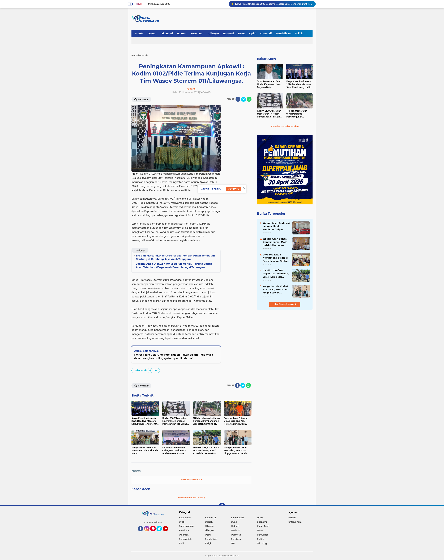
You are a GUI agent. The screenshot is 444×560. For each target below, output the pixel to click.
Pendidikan (283, 33)
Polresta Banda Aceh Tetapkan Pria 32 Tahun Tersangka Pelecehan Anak (273, 4)
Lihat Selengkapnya (284, 304)
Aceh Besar (185, 517)
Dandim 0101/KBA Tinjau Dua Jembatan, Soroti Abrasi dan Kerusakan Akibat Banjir (276, 273)
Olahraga (184, 534)
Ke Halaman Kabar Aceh (191, 497)
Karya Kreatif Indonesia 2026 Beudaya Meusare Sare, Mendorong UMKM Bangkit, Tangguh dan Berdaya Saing (299, 84)
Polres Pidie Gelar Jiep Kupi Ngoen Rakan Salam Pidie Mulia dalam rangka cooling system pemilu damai (173, 356)
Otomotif (266, 33)
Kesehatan (197, 33)
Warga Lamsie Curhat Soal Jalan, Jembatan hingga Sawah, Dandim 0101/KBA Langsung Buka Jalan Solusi (275, 289)
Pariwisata (262, 534)
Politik (299, 33)
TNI (155, 370)
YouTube (168, 532)
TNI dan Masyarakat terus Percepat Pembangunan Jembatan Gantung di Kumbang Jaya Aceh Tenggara (297, 114)
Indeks (139, 33)
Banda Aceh (237, 517)
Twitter (160, 532)
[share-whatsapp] (249, 99)
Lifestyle (213, 33)
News (241, 33)
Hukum (181, 33)
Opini (252, 33)
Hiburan (209, 526)
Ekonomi (167, 33)
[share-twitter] (243, 99)
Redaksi (292, 517)
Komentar (143, 99)
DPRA (260, 517)
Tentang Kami (295, 522)
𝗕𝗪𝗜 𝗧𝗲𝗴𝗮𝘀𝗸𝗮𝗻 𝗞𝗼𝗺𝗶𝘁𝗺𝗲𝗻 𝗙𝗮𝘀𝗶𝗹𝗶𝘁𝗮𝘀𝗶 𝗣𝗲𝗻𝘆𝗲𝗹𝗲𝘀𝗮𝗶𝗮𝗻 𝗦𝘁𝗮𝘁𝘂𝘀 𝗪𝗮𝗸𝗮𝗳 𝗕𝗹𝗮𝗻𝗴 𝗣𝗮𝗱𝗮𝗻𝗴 (276, 258)
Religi (208, 543)
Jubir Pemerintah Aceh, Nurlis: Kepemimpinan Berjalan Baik (269, 84)
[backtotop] (222, 506)
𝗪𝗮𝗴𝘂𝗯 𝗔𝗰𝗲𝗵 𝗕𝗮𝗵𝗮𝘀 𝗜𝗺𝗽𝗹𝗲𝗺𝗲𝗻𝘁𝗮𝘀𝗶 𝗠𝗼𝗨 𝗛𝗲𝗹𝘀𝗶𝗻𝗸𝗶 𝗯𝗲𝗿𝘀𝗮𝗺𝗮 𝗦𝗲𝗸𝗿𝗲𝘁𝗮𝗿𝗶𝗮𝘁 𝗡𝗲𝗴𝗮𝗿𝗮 (275, 242)
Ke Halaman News (191, 479)
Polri (181, 543)
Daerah (152, 33)
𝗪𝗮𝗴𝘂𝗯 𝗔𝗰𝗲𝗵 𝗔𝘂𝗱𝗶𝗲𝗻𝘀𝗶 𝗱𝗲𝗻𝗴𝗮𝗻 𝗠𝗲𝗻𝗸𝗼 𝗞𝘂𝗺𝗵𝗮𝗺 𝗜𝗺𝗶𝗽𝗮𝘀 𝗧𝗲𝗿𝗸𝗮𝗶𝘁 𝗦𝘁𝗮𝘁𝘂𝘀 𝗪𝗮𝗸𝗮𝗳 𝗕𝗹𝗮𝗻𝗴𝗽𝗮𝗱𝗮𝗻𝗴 (276, 226)
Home (138, 4)
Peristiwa (236, 539)
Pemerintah (185, 539)
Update (234, 189)
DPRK (182, 522)
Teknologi (262, 543)
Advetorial (210, 517)
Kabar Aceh (140, 370)
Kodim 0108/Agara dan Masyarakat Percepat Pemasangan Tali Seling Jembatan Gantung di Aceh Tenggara (269, 114)
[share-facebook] (238, 99)
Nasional (228, 33)
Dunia (234, 522)
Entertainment (186, 526)
